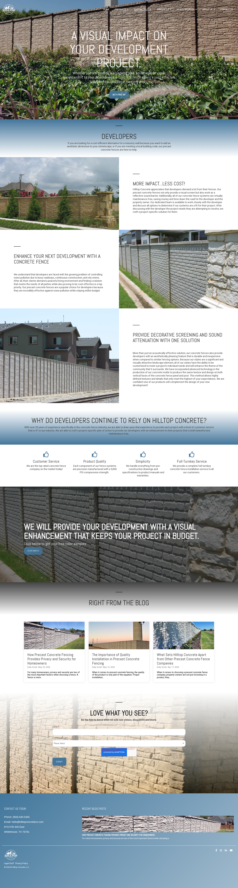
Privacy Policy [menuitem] (21, 863)
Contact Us (226, 9)
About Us (207, 9)
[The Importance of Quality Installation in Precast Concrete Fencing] (119, 635)
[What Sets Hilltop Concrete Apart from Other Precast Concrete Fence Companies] (183, 635)
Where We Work (186, 9)
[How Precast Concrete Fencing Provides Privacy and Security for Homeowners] (54, 635)
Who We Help (141, 9)
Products (121, 9)
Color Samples (33, 551)
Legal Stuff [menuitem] (9, 863)
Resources (163, 9)
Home (106, 9)
